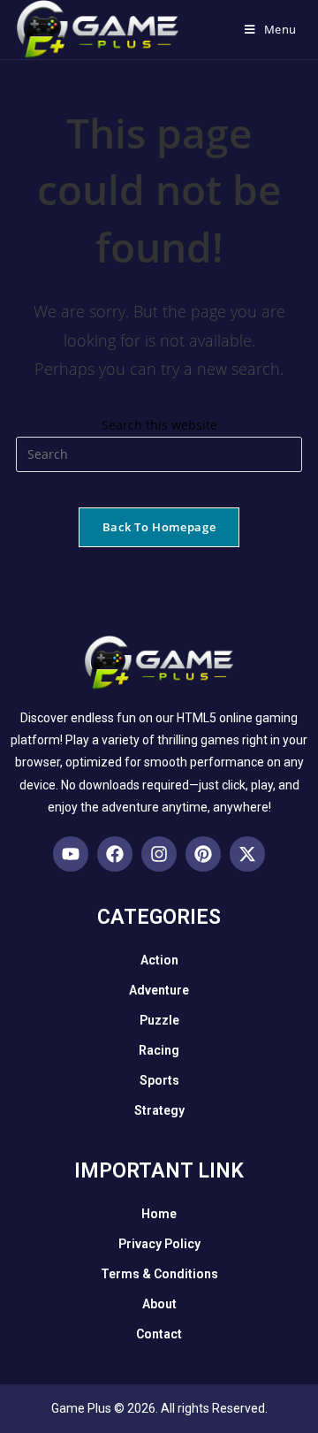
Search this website (159, 424)
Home (159, 1214)
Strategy (159, 1110)
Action (159, 960)
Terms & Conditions (159, 1274)
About (159, 1304)
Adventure (159, 990)
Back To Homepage (159, 527)
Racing (159, 1050)
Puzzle (159, 1020)
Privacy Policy (159, 1244)
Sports (159, 1080)
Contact (159, 1334)
